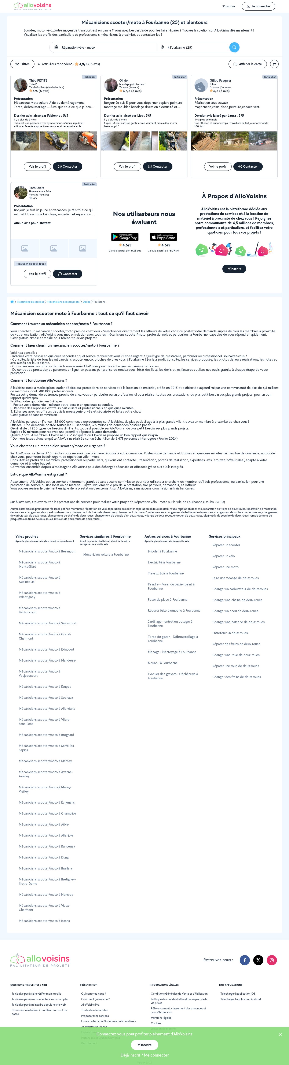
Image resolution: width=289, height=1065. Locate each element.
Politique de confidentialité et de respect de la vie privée (179, 1001)
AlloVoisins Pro (90, 1004)
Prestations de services (30, 302)
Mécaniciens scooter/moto (63, 302)
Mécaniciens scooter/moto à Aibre (44, 824)
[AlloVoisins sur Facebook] (245, 960)
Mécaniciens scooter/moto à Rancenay (47, 846)
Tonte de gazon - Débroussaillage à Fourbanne (173, 638)
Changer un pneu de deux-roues (235, 611)
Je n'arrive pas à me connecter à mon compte (39, 999)
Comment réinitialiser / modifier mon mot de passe (39, 1012)
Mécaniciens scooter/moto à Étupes (45, 686)
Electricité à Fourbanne (164, 562)
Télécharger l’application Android (240, 999)
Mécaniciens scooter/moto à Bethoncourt (39, 610)
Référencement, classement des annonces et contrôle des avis (178, 1010)
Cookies (156, 1023)
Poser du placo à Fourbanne (167, 599)
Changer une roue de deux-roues (236, 655)
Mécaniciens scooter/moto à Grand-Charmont (45, 636)
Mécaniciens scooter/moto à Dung (44, 857)
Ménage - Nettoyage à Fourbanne (172, 652)
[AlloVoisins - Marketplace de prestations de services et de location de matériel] (32, 9)
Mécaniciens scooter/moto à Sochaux (46, 697)
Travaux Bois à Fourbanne (166, 573)
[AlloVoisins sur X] (258, 960)
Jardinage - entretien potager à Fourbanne (170, 623)
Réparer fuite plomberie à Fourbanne (174, 610)
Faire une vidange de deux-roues (235, 578)
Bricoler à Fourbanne (162, 551)
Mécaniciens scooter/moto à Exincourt (46, 649)
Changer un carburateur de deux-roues (240, 589)
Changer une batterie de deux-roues (238, 622)
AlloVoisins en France (94, 1027)
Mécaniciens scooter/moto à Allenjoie (46, 835)
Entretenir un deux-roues (230, 633)
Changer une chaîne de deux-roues (237, 600)
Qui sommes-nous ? (93, 993)
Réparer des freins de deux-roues (236, 644)
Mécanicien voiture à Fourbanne (106, 554)
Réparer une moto (225, 567)
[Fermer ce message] (280, 1035)
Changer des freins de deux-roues (236, 677)
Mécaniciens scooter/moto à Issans (44, 921)
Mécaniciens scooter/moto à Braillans (46, 868)
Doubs (86, 302)
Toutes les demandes (94, 1010)
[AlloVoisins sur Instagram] (272, 960)
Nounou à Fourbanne (163, 663)
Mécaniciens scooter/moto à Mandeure (47, 660)
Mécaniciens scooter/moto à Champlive (47, 813)
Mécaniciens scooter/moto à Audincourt (39, 579)
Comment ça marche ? (95, 999)
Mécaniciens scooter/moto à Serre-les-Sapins (47, 748)
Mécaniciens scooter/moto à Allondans (47, 708)
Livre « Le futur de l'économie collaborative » (108, 1021)
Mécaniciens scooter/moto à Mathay (45, 761)
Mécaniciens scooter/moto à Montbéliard (39, 564)
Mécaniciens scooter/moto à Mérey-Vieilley (45, 789)
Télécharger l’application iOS (237, 993)
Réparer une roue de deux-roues (235, 666)
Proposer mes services (95, 1016)
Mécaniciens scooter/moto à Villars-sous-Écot (44, 721)
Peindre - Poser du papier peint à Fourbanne (171, 586)
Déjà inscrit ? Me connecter (145, 1055)
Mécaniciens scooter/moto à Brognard (46, 735)
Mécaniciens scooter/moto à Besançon (47, 551)
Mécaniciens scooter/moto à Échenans (47, 802)
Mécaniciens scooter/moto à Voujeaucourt (39, 673)
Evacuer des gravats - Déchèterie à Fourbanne (173, 676)
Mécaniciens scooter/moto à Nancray (46, 894)
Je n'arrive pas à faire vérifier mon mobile (36, 993)
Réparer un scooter (226, 545)
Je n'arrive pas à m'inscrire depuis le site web (39, 1004)
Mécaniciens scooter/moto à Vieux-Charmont (44, 907)
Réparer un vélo (223, 556)
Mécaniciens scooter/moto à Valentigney (39, 595)
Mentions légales (161, 1018)
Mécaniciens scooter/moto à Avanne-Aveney (46, 774)
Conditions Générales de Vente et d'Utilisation (179, 993)
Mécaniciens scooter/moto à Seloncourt (48, 623)
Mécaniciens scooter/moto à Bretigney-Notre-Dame (47, 881)
